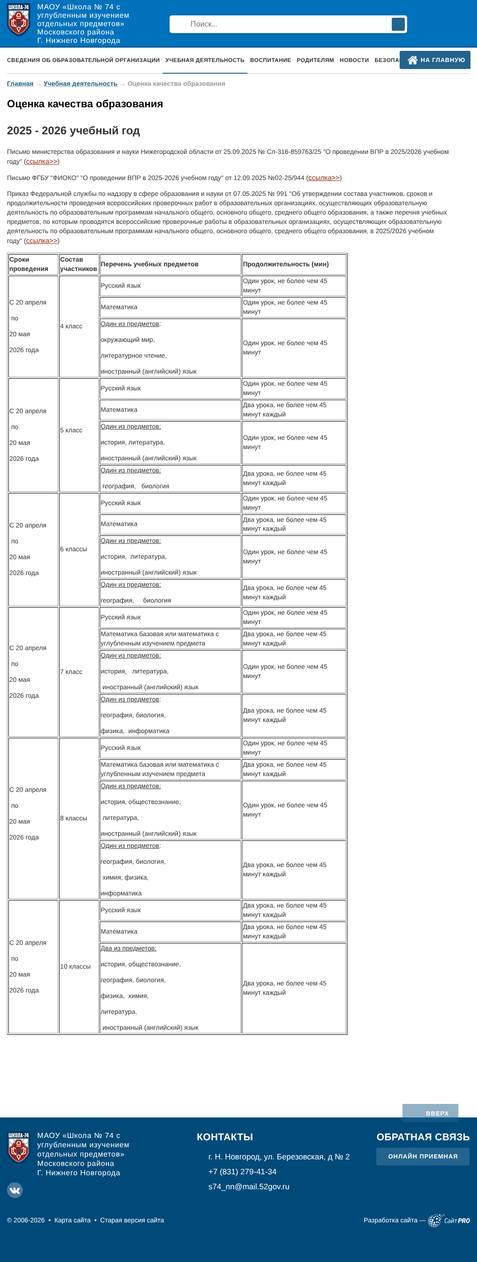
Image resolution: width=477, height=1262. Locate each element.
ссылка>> (41, 162)
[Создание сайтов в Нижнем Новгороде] (449, 1220)
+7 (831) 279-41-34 (243, 1171)
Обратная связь (423, 1137)
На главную (443, 59)
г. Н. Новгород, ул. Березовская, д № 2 (279, 1156)
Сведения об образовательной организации (83, 60)
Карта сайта (73, 1220)
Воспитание (270, 60)
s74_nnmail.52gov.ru (249, 1186)
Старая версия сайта (132, 1220)
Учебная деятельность (80, 83)
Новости (354, 60)
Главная (20, 83)
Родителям (315, 60)
